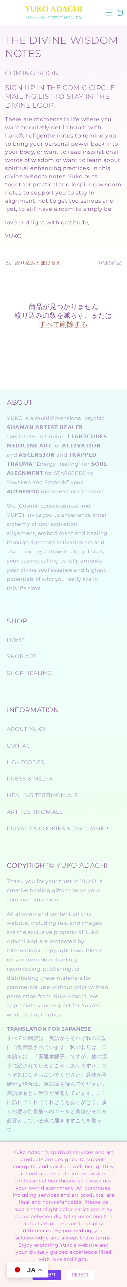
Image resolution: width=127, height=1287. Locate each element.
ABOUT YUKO (26, 729)
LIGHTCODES (25, 762)
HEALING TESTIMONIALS (42, 795)
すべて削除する (63, 324)
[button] (109, 12)
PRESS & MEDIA (30, 778)
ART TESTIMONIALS (35, 812)
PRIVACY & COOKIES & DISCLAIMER (58, 828)
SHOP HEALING (29, 673)
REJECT (80, 1274)
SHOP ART (22, 656)
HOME (16, 640)
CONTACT (20, 745)
